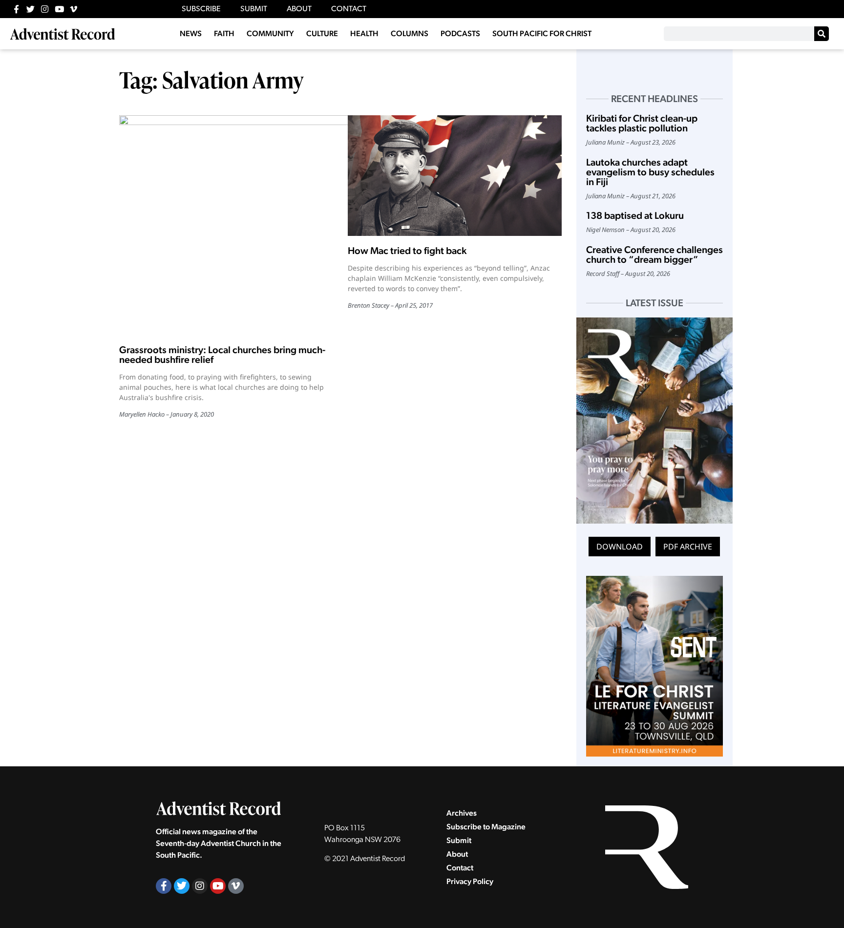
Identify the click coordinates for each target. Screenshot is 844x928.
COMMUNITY (270, 33)
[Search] (821, 33)
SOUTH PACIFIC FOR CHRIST (541, 33)
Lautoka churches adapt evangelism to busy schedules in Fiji (650, 172)
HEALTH (364, 33)
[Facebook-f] (16, 9)
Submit (458, 840)
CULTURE (322, 33)
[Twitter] (30, 9)
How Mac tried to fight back (407, 250)
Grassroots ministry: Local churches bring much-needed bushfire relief (222, 354)
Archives (461, 813)
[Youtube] (59, 9)
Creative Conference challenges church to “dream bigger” (654, 254)
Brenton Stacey (368, 305)
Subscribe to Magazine (486, 826)
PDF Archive (687, 546)
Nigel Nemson (605, 229)
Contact (459, 867)
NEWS (191, 33)
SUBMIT (253, 9)
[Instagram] (44, 9)
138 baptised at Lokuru (635, 215)
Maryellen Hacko (142, 414)
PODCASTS (460, 33)
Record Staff (602, 273)
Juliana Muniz (605, 142)
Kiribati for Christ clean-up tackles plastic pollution (641, 123)
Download (619, 546)
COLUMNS (409, 33)
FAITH (224, 33)
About (457, 854)
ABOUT (299, 9)
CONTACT (348, 9)
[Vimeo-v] (73, 9)
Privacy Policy (469, 881)
